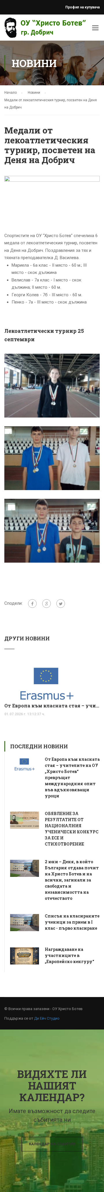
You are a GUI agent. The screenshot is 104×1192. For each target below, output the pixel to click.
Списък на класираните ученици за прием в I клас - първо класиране (72, 922)
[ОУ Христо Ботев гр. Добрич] (21, 29)
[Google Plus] (46, 603)
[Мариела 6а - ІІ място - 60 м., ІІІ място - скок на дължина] (52, 385)
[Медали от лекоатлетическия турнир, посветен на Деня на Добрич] (52, 200)
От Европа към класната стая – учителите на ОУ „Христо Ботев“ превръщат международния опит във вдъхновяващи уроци (52, 705)
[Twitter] (60, 603)
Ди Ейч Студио (47, 1018)
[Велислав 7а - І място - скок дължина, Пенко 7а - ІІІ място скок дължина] (52, 457)
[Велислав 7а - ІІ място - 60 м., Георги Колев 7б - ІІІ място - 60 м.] (52, 530)
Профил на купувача (82, 7)
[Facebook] (32, 603)
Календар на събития (52, 1144)
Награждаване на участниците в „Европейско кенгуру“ (69, 955)
